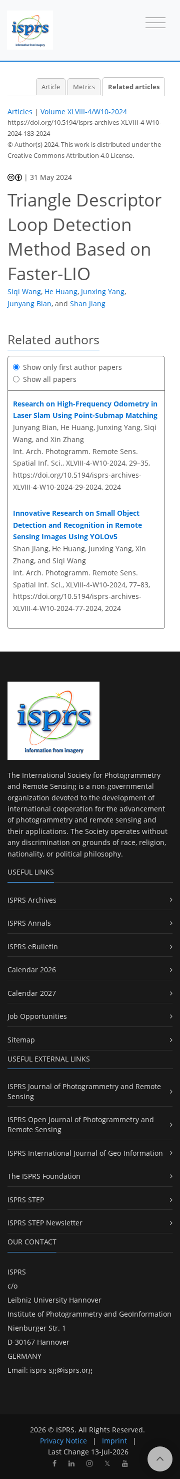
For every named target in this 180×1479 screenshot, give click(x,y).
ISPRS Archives (32, 900)
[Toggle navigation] (155, 23)
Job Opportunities (37, 1016)
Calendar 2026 (32, 969)
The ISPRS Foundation (44, 1176)
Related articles (134, 87)
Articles (20, 111)
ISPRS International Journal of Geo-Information (85, 1153)
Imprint (114, 1440)
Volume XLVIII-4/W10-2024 (83, 111)
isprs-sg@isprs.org (61, 1370)
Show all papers (49, 379)
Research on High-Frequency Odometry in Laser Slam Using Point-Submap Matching (85, 409)
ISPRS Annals (29, 923)
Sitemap (21, 1039)
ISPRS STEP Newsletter (45, 1222)
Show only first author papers (72, 367)
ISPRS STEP (26, 1199)
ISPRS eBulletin (33, 946)
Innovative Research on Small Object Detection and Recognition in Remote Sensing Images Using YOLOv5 (77, 525)
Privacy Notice (63, 1440)
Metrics (84, 87)
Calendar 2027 (32, 993)
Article (51, 87)
